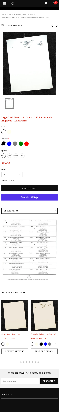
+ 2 (54, 344)
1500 (16, 156)
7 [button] (38, 362)
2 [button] (23, 362)
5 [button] (32, 362)
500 (3, 156)
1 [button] (21, 362)
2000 (22, 156)
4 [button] (29, 362)
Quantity (4, 169)
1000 (9, 156)
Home (3, 14)
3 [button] (26, 362)
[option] (29, 8)
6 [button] (35, 362)
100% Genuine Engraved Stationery (21, 14)
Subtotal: (4, 181)
